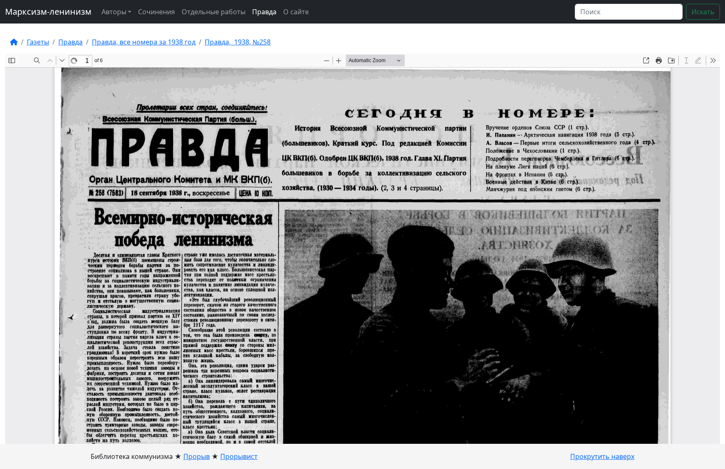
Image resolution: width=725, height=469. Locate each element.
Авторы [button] (114, 11)
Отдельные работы (213, 11)
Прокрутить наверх (602, 456)
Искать (703, 11)
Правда (264, 11)
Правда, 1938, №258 (238, 42)
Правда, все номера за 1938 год (144, 42)
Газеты (38, 42)
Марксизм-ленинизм (48, 11)
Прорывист (239, 456)
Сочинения (156, 11)
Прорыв (196, 456)
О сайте (296, 11)
